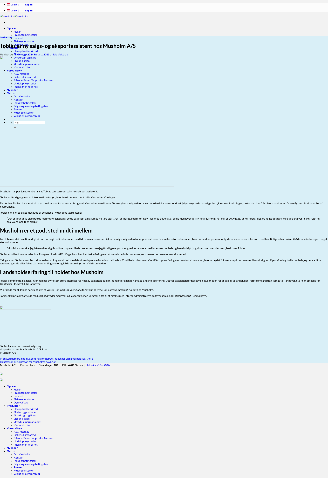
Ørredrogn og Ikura (25, 415)
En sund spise (22, 418)
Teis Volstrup (60, 54)
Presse (18, 467)
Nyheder (12, 447)
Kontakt (18, 457)
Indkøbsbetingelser (25, 460)
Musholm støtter (24, 470)
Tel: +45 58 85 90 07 (98, 365)
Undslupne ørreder (25, 441)
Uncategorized (6, 37)
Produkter (13, 405)
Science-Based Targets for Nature (33, 438)
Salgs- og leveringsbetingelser (31, 464)
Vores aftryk (14, 428)
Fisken (17, 31)
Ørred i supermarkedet (27, 421)
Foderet (18, 38)
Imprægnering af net (26, 444)
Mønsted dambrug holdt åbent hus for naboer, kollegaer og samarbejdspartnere (46, 358)
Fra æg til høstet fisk (25, 34)
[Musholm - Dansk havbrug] (14, 16)
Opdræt (12, 28)
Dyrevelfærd (21, 402)
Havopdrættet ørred (26, 51)
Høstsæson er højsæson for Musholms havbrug (28, 361)
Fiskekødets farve (24, 41)
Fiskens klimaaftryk (25, 434)
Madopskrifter (22, 425)
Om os (11, 451)
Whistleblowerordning (27, 473)
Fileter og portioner (25, 412)
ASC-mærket (21, 431)
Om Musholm (22, 454)
